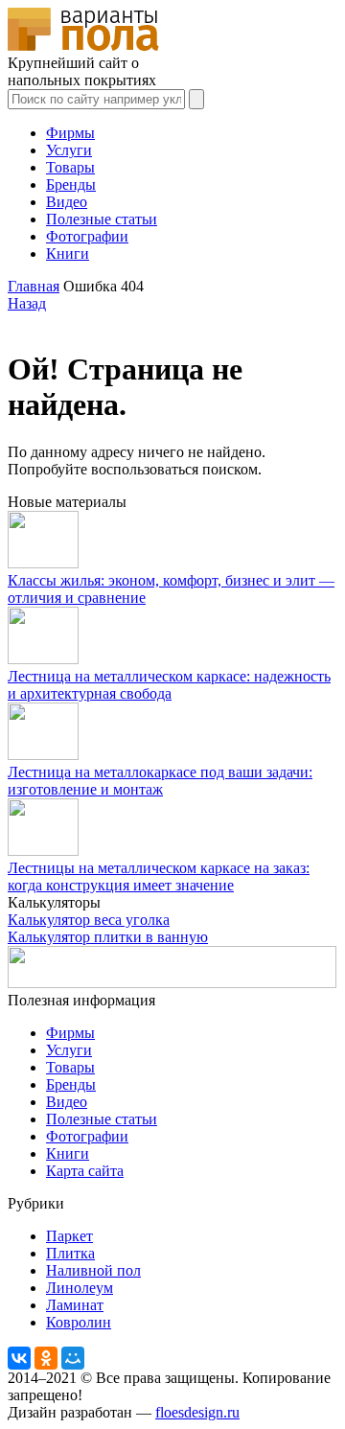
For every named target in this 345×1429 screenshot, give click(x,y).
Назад (27, 303)
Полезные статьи (101, 219)
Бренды (71, 184)
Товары (70, 167)
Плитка (70, 1253)
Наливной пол (93, 1270)
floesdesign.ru (197, 1412)
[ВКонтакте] (19, 1358)
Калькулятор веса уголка (89, 919)
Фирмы (70, 133)
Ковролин (78, 1322)
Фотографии (87, 236)
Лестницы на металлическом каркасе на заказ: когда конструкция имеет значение (159, 876)
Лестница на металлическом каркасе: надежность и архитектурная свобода (169, 685)
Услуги (69, 150)
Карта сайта (85, 1171)
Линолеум (79, 1287)
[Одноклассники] (46, 1358)
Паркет (69, 1236)
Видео (66, 202)
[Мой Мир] (72, 1358)
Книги (67, 253)
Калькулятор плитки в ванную (108, 937)
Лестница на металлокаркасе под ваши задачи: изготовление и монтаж (160, 780)
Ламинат (75, 1305)
